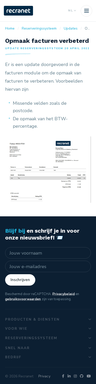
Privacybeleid (63, 294)
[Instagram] (75, 376)
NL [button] (70, 10)
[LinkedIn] (69, 376)
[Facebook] (63, 376)
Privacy (44, 376)
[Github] (81, 376)
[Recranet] (18, 10)
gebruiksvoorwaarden (23, 299)
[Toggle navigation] (86, 11)
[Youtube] (89, 376)
